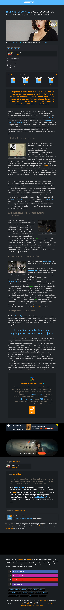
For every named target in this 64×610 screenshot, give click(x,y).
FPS (19, 170)
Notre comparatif (13, 60)
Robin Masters (16, 42)
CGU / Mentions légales (15, 592)
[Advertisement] (32, 434)
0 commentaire (44, 42)
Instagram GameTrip (18, 576)
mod (50, 275)
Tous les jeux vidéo (14, 595)
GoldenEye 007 (17, 199)
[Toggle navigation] (38, 2)
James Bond (51, 199)
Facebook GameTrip (18, 571)
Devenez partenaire (39, 605)
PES (41, 399)
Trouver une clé (12, 64)
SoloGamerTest (30, 605)
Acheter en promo (13, 66)
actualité (20, 559)
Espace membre (33, 595)
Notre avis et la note (14, 58)
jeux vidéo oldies (44, 525)
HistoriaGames (33, 603)
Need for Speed (26, 399)
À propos (38, 592)
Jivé (28, 602)
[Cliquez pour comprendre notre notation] (53, 24)
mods (46, 279)
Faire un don (43, 595)
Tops (30, 589)
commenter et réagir (10, 527)
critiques (29, 559)
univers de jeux (9, 528)
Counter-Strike (13, 281)
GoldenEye (47, 261)
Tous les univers (24, 595)
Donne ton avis (12, 62)
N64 (9, 116)
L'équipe (42, 589)
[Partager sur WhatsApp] (18, 48)
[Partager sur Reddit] (15, 48)
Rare (46, 166)
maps (39, 279)
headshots (38, 238)
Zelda (51, 118)
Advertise (35, 589)
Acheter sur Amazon (14, 68)
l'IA (33, 195)
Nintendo (36, 306)
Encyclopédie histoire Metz (44, 603)
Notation (45, 592)
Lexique (24, 589)
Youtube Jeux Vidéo (25, 603)
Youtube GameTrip (18, 580)
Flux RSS (25, 592)
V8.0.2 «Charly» (44, 600)
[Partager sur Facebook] (8, 48)
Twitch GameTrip (17, 584)
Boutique (31, 592)
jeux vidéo (8, 565)
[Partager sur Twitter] (12, 48)
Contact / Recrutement (15, 589)
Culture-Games (16, 603)
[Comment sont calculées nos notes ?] (56, 74)
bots (36, 299)
